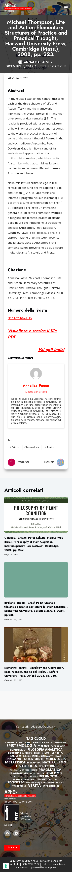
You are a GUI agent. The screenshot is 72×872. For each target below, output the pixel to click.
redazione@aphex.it (42, 727)
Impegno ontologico (20, 756)
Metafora (34, 763)
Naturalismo (54, 762)
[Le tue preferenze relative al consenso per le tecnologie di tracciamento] (6, 866)
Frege (37, 753)
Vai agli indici (51, 349)
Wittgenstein (51, 786)
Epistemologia (21, 746)
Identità (57, 753)
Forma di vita (32, 447)
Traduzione (19, 786)
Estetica (43, 746)
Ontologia (26, 766)
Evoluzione (58, 746)
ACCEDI (12, 847)
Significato (15, 782)
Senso (55, 780)
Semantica (43, 779)
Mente (39, 759)
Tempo (60, 783)
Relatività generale (26, 777)
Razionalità (37, 774)
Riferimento (48, 776)
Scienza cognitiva (23, 780)
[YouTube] (16, 833)
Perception (47, 766)
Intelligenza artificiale (46, 756)
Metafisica (15, 763)
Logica (28, 759)
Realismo (54, 773)
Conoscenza (40, 742)
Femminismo (17, 750)
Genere (45, 753)
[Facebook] (7, 833)
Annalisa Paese (36, 385)
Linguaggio (13, 759)
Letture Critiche (52, 66)
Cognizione (23, 743)
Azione (14, 447)
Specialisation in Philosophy (40, 783)
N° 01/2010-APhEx (20, 318)
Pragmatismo (18, 773)
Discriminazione (58, 743)
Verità (34, 786)
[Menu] (66, 7)
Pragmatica (50, 770)
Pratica (49, 447)
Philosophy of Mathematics (23, 770)
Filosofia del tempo (20, 753)
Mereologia (55, 759)
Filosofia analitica (44, 750)
